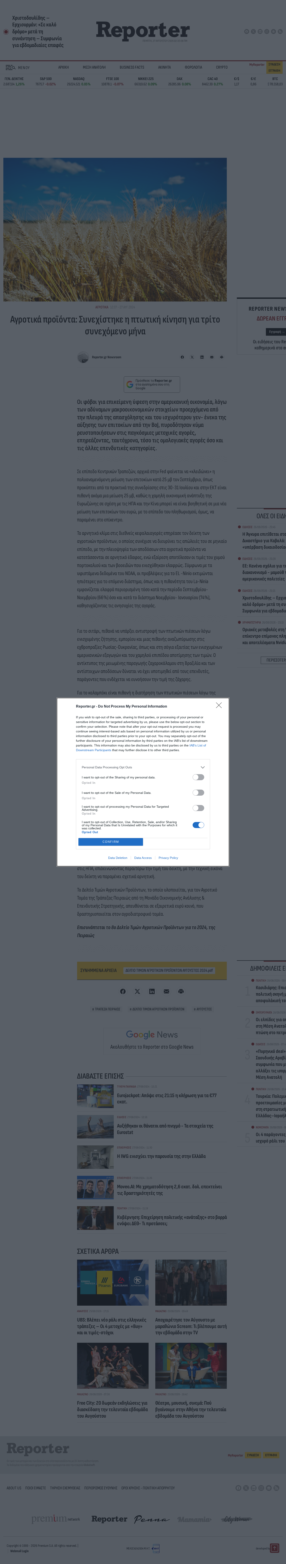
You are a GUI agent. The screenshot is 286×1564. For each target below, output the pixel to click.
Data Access (143, 858)
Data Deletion (117, 858)
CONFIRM (111, 841)
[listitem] (143, 767)
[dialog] (143, 782)
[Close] (220, 706)
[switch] (198, 777)
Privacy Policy (168, 858)
